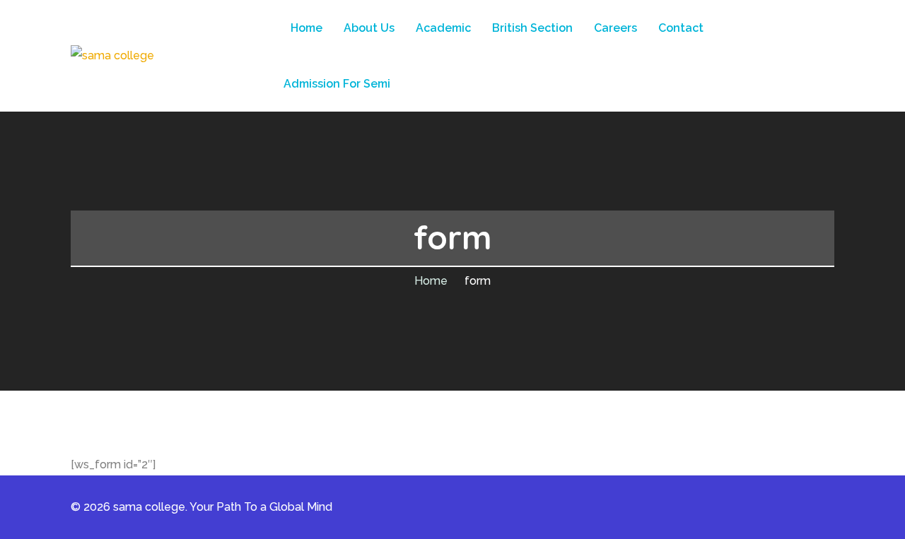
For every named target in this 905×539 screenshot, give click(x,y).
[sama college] (112, 55)
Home (431, 281)
